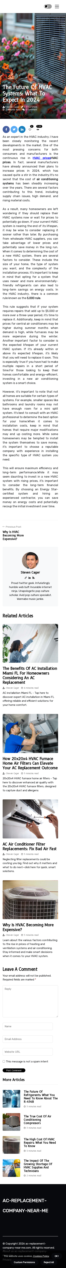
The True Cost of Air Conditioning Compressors (37, 1120)
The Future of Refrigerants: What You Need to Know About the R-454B (41, 1097)
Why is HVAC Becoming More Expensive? (28, 927)
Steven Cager (12, 107)
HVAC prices (42, 158)
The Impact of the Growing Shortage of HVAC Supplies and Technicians (38, 1166)
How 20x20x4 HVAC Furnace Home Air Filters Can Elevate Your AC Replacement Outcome (30, 763)
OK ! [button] (57, 1256)
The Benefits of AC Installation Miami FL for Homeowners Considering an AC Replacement (30, 675)
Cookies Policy (41, 1256)
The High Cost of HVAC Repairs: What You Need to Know (40, 1143)
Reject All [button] (49, 1262)
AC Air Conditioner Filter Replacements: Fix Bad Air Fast (30, 846)
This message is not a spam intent (27, 1061)
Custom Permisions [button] (24, 1262)
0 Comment (31, 109)
